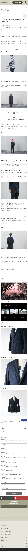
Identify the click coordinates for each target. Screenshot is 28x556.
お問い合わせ (3, 546)
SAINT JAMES (10, 421)
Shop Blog (5, 6)
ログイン (5, 498)
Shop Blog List (14, 432)
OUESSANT (5, 421)
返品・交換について (5, 537)
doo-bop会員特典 (4, 528)
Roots (16, 515)
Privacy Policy (4, 540)
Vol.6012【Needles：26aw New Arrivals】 (10, 453)
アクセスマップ (4, 543)
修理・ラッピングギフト (6, 531)
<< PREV (7, 428)
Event (2, 519)
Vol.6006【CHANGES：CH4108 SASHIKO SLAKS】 (12, 478)
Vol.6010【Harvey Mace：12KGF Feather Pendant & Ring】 (14, 462)
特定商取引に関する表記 (6, 534)
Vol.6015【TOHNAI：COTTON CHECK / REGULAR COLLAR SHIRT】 (14, 441)
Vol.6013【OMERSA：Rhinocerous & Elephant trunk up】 (13, 449)
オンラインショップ (21, 498)
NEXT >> (21, 428)
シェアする (24, 419)
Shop (25, 16)
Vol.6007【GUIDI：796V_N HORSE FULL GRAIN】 (12, 474)
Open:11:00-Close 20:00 (14, 502)
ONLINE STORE (18, 2)
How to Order (3, 522)
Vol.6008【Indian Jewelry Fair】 (8, 470)
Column (16, 519)
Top (2, 6)
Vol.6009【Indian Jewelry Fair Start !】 (9, 466)
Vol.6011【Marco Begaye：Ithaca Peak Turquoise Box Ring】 (13, 457)
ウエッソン (15, 421)
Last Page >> (25, 428)
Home (2, 509)
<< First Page (3, 428)
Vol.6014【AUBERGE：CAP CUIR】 (9, 445)
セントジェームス (21, 421)
